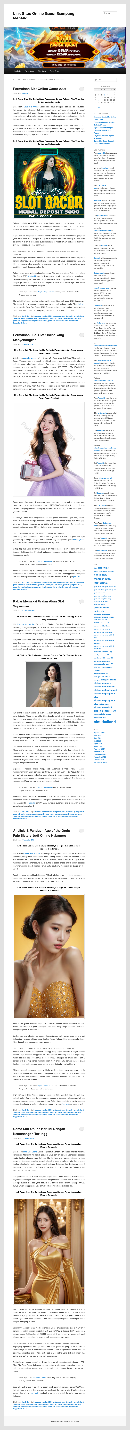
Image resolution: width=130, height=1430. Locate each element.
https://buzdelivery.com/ (102, 230)
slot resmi (98, 714)
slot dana (97, 651)
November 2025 (100, 757)
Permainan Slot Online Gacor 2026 (39, 88)
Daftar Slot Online (45, 561)
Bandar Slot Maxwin (31, 853)
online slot (99, 610)
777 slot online (101, 567)
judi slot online (101, 607)
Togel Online (54, 71)
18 (98, 100)
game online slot (19, 318)
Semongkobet (79, 539)
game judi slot (79, 316)
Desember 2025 (100, 754)
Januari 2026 (99, 751)
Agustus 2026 (99, 733)
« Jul (98, 107)
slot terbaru (106, 714)
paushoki (101, 153)
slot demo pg (107, 651)
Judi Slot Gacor (29, 357)
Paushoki (104, 168)
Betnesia (97, 258)
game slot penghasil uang (72, 318)
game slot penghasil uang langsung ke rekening (30, 320)
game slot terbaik (54, 320)
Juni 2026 (97, 738)
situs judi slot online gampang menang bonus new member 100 (104, 617)
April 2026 (98, 743)
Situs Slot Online (31, 106)
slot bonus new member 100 (103, 632)
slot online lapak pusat (105, 690)
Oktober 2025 (99, 759)
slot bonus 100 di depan (102, 626)
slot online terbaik (103, 707)
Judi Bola (17, 71)
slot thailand (73, 320)
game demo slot (67, 316)
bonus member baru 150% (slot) (104, 571)
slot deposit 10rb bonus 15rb (103, 658)
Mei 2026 (97, 741)
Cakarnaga (98, 305)
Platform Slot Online (26, 624)
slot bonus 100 (104, 623)
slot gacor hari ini (101, 673)
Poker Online (29, 71)
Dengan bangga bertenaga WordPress (65, 1421)
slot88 (96, 623)
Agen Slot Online (44, 1085)
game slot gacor (44, 318)
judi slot (81, 304)
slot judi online (108, 679)
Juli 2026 (97, 735)
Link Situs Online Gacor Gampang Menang (43, 16)
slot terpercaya (99, 717)
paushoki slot (102, 215)
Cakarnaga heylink (105, 478)
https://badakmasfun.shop (103, 380)
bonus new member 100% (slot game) (47, 316)
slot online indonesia (104, 686)
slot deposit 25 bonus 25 (102, 661)
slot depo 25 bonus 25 (101, 655)
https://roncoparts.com (102, 288)
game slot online (56, 318)
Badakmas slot (99, 273)
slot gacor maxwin (102, 676)
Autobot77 (32, 276)
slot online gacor (102, 683)
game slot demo (31, 318)
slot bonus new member (102, 629)
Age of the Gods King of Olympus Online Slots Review (103, 130)
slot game (65, 320)
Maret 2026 (98, 746)
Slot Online (42, 71)
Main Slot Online (30, 1151)
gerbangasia (102, 413)
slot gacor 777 (107, 664)
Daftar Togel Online (46, 291)
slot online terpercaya (105, 710)
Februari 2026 (99, 749)
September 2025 (100, 762)
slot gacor (98, 664)
